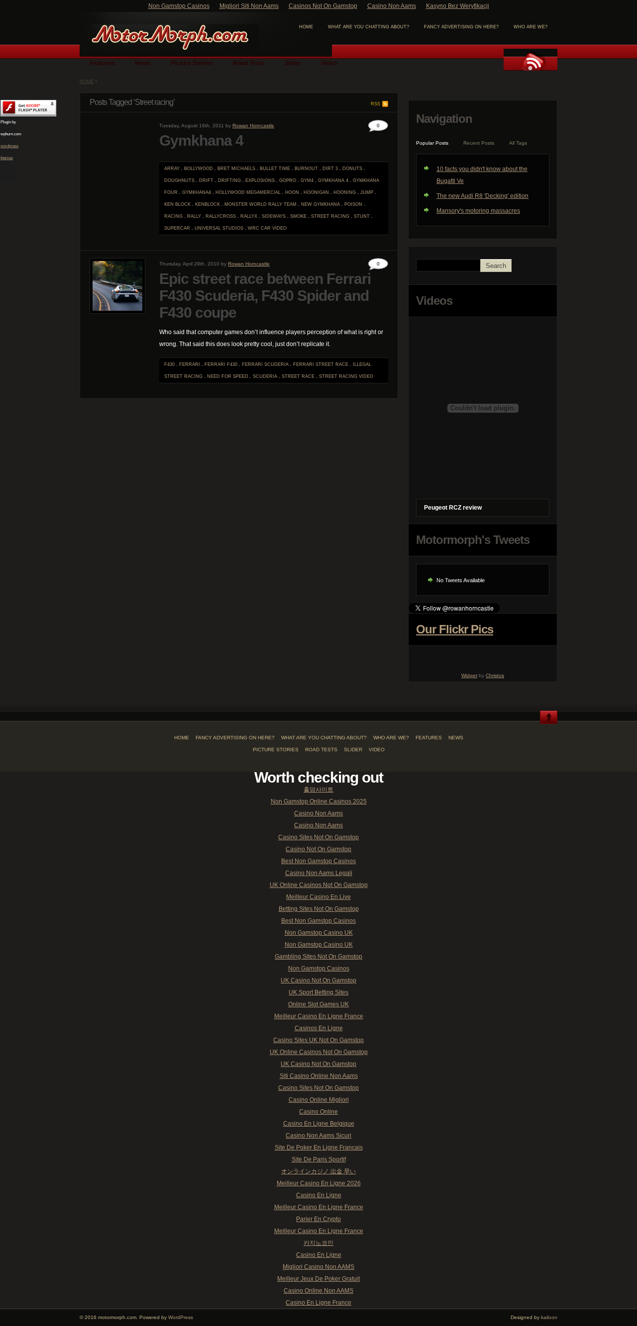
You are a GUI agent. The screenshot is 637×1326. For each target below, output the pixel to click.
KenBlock (207, 204)
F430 (169, 364)
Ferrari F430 (221, 364)
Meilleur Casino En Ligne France (318, 1016)
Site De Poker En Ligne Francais (319, 1147)
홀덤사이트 (318, 789)
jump (366, 192)
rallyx (248, 216)
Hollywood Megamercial (248, 192)
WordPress (180, 1317)
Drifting (229, 180)
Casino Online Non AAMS (318, 1290)
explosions (260, 180)
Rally (194, 216)
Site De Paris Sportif (319, 1159)
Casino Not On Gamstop (318, 849)
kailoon (549, 1317)
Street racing (330, 216)
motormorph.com (169, 38)
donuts (352, 168)
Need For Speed (227, 376)
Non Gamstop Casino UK (319, 932)
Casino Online (318, 1111)
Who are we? (530, 26)
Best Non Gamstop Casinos (318, 861)
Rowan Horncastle (253, 125)
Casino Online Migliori (319, 1099)
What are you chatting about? (368, 26)
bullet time (275, 168)
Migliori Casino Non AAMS (318, 1266)
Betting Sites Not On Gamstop (319, 908)
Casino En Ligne (318, 1195)
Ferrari (189, 364)
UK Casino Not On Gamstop (318, 980)
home (306, 26)
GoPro (287, 180)
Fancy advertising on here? (461, 26)
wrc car (259, 228)
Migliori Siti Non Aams (249, 5)
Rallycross (221, 216)
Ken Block (177, 204)
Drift (206, 180)
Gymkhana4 (196, 192)
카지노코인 (318, 1242)
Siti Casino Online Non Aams (319, 1075)
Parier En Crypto (318, 1219)
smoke (298, 216)
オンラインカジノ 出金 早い (318, 1171)
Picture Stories (192, 63)
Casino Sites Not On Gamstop (318, 837)
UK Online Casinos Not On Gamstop (319, 885)
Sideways (274, 216)
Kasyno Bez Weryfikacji (457, 5)
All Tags (518, 143)
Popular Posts (432, 143)
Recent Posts (478, 143)
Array (172, 168)
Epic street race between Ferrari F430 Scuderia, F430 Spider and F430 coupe (265, 295)
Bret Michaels (236, 168)
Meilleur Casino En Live (318, 896)
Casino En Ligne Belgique (318, 1123)
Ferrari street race (320, 364)
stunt (362, 216)
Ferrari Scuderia (265, 364)
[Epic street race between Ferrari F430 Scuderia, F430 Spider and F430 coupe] (117, 311)
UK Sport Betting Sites (318, 992)
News (143, 63)
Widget (469, 675)
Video (329, 63)
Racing (173, 216)
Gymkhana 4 (201, 140)
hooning (344, 192)
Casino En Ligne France (318, 1302)
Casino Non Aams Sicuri (318, 1135)
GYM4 (307, 180)
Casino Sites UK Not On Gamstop (318, 1040)
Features (102, 63)
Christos (495, 675)
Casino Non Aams (391, 5)
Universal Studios (219, 228)
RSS (375, 103)
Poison (353, 204)
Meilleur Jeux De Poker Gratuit (318, 1278)
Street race (298, 376)
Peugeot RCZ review (453, 507)
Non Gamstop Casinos (179, 5)
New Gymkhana (320, 204)
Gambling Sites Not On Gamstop (318, 956)
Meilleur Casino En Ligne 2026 (319, 1183)
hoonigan (316, 192)
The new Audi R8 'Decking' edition (482, 195)
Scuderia (265, 376)
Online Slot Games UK (318, 1004)
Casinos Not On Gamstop (323, 5)
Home (87, 81)
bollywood (198, 168)
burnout (306, 168)
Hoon (292, 192)
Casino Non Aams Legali (318, 873)
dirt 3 (330, 168)
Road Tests (249, 63)
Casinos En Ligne (319, 1028)
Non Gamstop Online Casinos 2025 (319, 801)
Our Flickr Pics (454, 629)
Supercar (177, 228)
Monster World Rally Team (260, 204)
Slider (293, 63)
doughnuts (179, 180)
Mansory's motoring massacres (478, 210)
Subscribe (530, 60)
